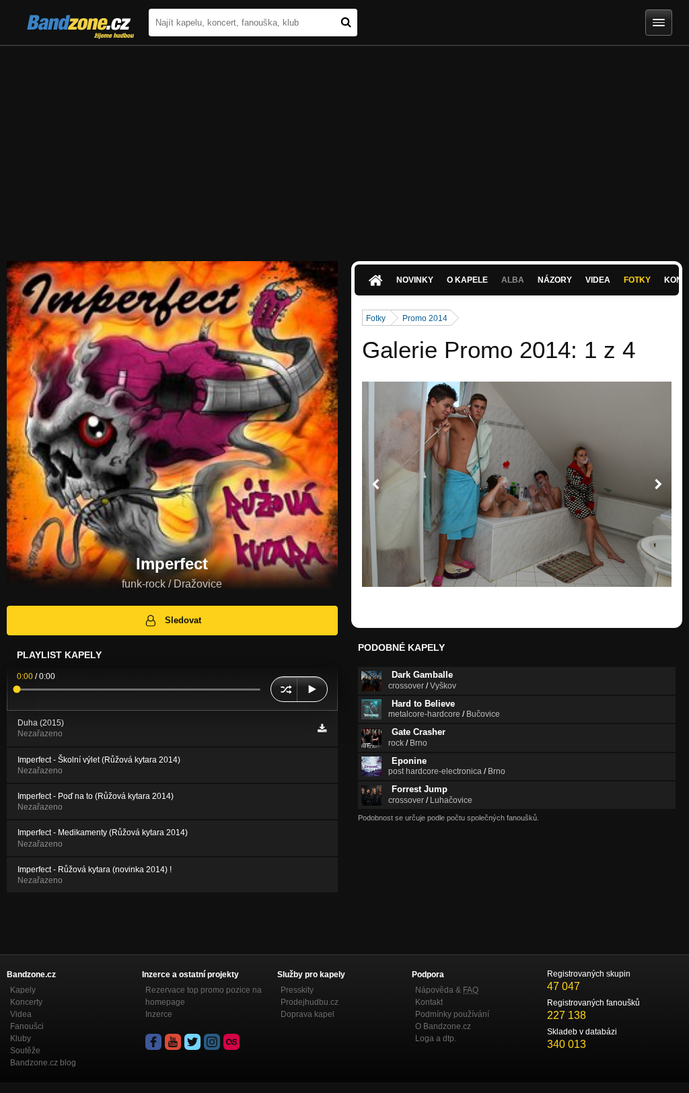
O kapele (467, 280)
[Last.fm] (231, 1042)
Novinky (414, 280)
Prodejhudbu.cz (309, 1002)
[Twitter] (192, 1042)
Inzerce (158, 1014)
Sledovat (183, 620)
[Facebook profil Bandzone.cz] (153, 1042)
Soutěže (25, 1050)
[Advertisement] (344, 146)
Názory (555, 280)
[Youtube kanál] (173, 1042)
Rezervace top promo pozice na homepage (203, 996)
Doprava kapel (307, 1014)
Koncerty (26, 1002)
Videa (597, 280)
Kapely (23, 990)
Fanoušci (27, 1026)
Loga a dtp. (435, 1038)
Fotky (637, 280)
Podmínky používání (452, 1014)
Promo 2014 (424, 318)
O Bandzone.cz (443, 1026)
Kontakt (429, 1002)
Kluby (20, 1038)
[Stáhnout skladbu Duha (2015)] (322, 728)
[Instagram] (212, 1042)
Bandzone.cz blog (43, 1062)
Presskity (297, 990)
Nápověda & (446, 990)
